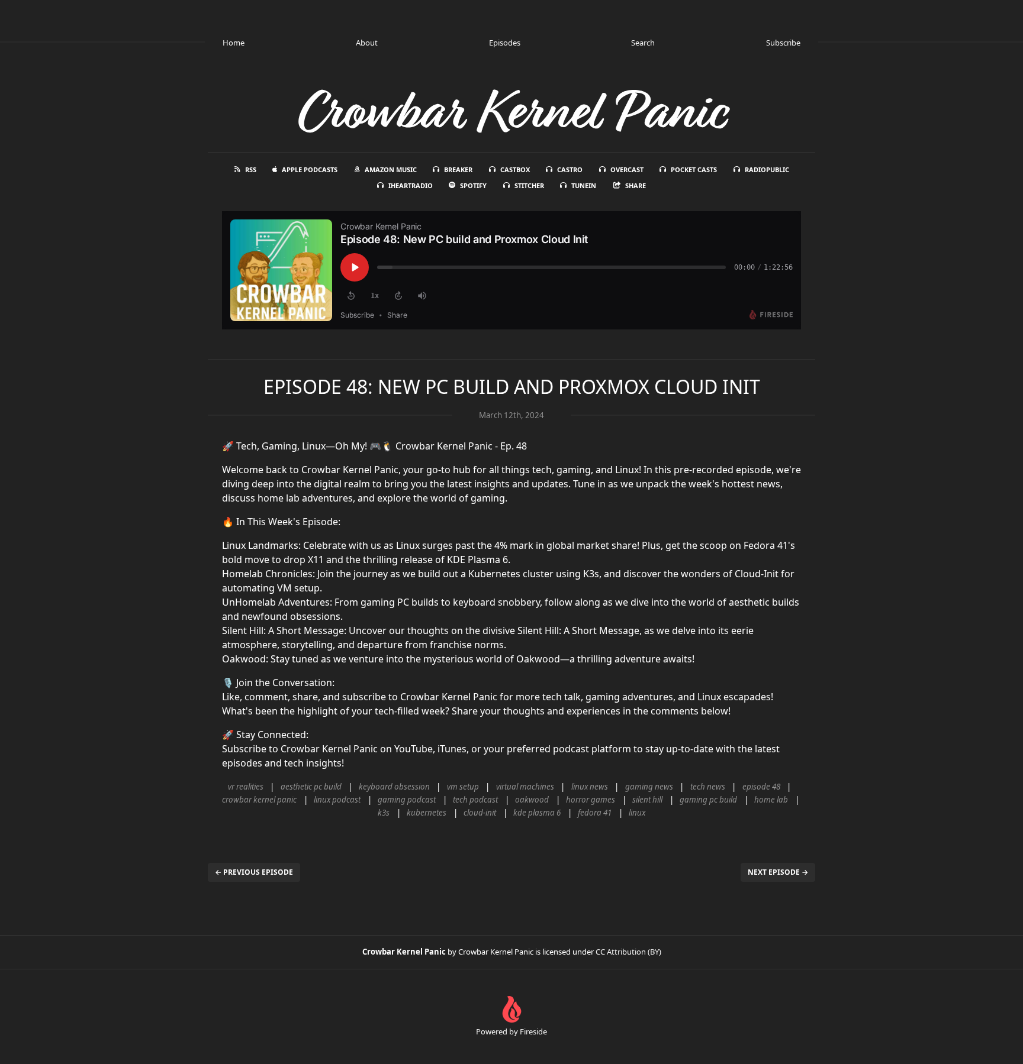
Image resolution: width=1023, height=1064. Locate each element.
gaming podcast (407, 799)
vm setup (463, 786)
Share (635, 185)
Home (234, 42)
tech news (707, 786)
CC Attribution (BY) (628, 951)
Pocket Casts (694, 169)
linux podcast (337, 799)
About (367, 42)
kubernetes (426, 812)
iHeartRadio (410, 185)
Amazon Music (391, 169)
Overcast (627, 169)
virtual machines (525, 786)
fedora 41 (595, 812)
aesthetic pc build (311, 786)
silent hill (647, 799)
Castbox (515, 169)
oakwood (532, 799)
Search (643, 42)
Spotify (473, 185)
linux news (589, 786)
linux (637, 812)
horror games (590, 799)
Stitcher (529, 185)
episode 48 (761, 786)
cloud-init (480, 812)
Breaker (458, 169)
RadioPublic (767, 169)
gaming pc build (708, 799)
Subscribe (783, 42)
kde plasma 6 (537, 812)
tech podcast (475, 799)
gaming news (649, 786)
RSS (250, 169)
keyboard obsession (394, 786)
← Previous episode (254, 872)
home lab (771, 799)
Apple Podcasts (309, 169)
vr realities (245, 786)
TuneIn (583, 185)
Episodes (504, 42)
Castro (570, 169)
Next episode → (778, 872)
